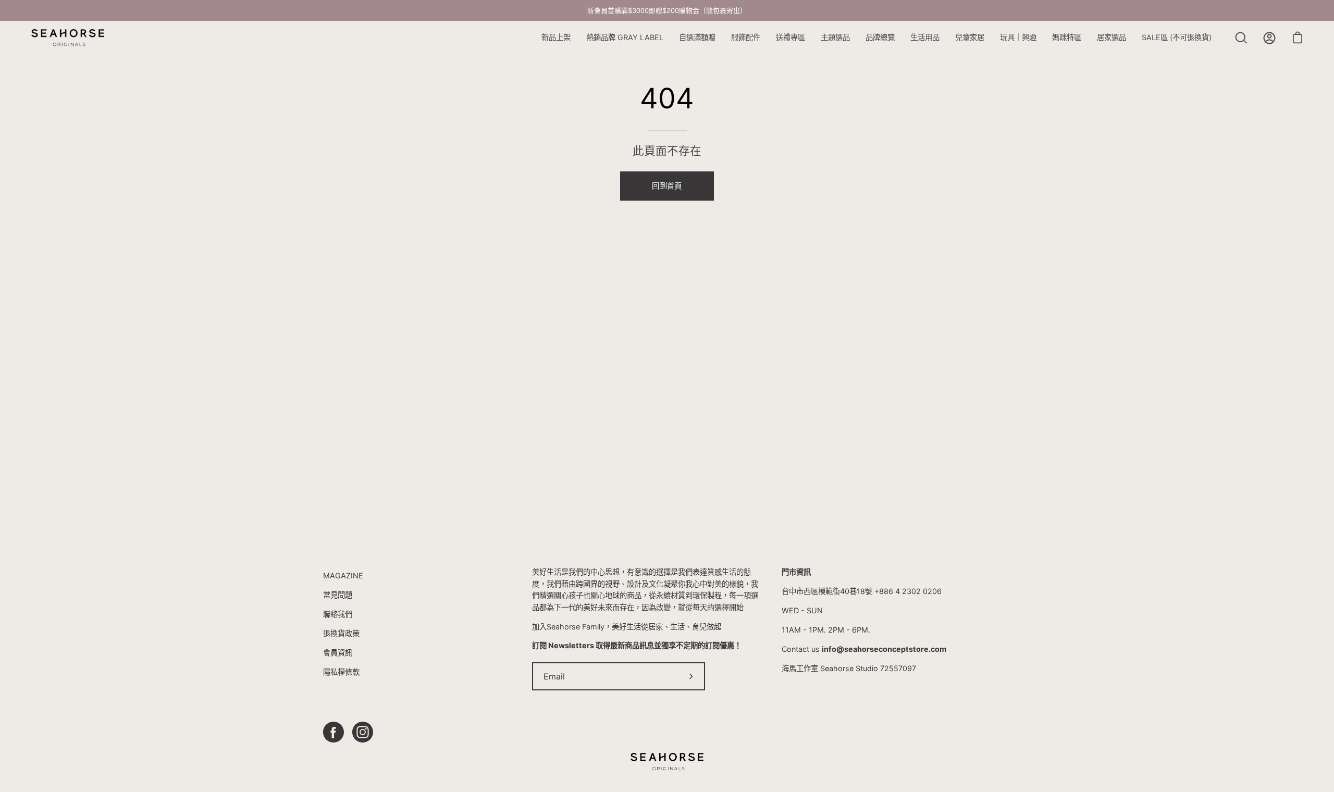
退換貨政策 (341, 633)
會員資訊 (337, 652)
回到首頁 (667, 185)
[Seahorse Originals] (67, 38)
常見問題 (337, 594)
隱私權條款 (341, 671)
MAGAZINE (343, 575)
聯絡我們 (337, 614)
